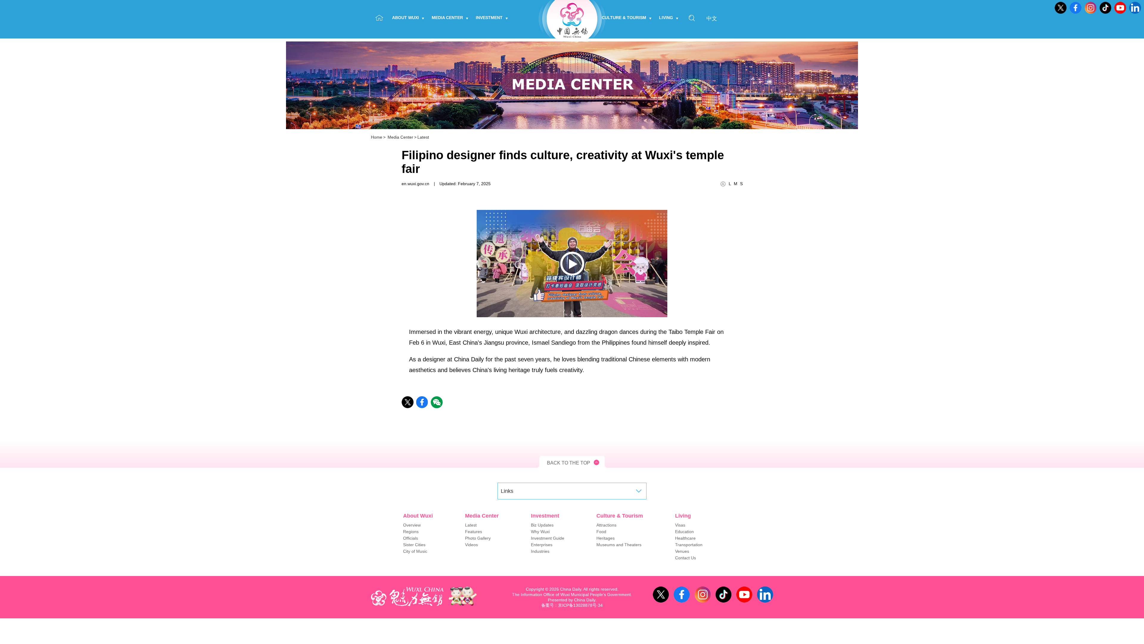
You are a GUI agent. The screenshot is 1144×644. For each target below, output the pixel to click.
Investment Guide (547, 538)
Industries (540, 551)
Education (684, 531)
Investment (489, 17)
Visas (680, 525)
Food (601, 531)
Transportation (688, 544)
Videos (471, 544)
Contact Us (685, 557)
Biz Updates (542, 525)
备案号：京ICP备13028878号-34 (572, 605)
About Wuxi (405, 17)
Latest (423, 137)
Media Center (447, 17)
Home (376, 137)
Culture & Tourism (624, 17)
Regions (411, 531)
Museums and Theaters (618, 544)
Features (473, 531)
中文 (711, 18)
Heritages (605, 538)
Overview (412, 525)
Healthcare (685, 538)
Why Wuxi (540, 531)
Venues (682, 551)
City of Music (415, 551)
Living (666, 17)
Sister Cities (414, 544)
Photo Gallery (478, 538)
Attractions (606, 525)
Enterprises (541, 544)
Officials (410, 538)
